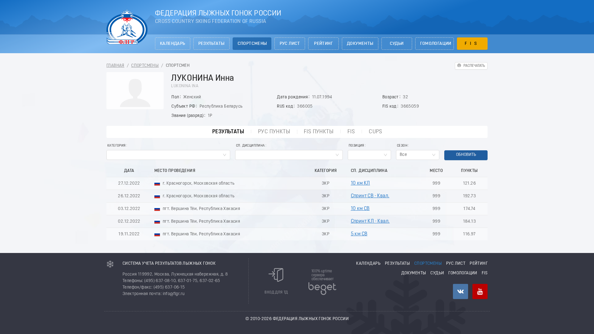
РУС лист (290, 43)
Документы (360, 43)
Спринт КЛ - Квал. (370, 221)
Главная (115, 65)
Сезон (402, 146)
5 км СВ (359, 234)
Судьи (397, 43)
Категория (116, 146)
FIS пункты (319, 132)
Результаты (211, 43)
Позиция (356, 146)
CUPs (375, 132)
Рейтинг (323, 43)
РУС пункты (274, 132)
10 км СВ (360, 208)
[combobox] (168, 155)
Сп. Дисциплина (250, 146)
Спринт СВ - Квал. (370, 196)
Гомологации (435, 43)
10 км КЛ (360, 183)
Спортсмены (252, 43)
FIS (472, 43)
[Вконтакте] (460, 291)
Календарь (172, 43)
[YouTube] (480, 291)
